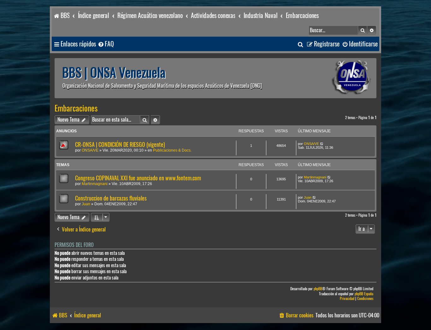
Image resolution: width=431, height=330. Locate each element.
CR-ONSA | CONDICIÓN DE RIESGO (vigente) (120, 144)
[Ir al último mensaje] (322, 144)
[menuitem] (105, 44)
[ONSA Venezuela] (337, 78)
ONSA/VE (90, 150)
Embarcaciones (76, 108)
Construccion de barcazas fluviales (111, 198)
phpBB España (364, 293)
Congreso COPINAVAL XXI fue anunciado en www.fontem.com (138, 178)
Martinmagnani (95, 184)
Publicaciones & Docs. (172, 150)
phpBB (318, 288)
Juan (86, 204)
